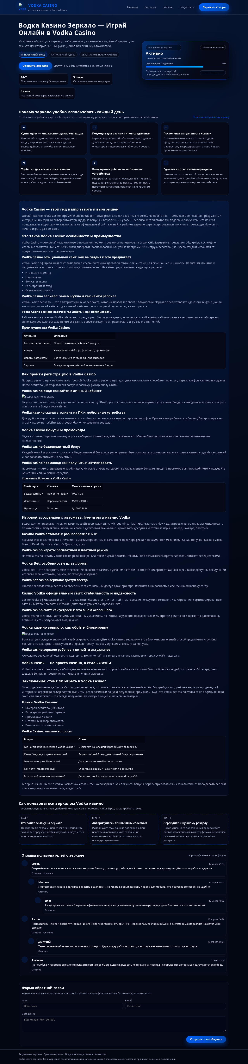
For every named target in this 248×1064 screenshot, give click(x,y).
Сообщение (28, 1013)
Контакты (100, 1054)
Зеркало (150, 7)
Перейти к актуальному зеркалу (211, 117)
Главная (132, 7)
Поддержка (186, 7)
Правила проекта (53, 1054)
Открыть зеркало (35, 66)
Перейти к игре (214, 7)
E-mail (128, 1000)
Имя (24, 1000)
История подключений (213, 73)
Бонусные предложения (79, 1054)
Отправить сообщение (206, 1039)
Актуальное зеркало (30, 1054)
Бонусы (167, 7)
